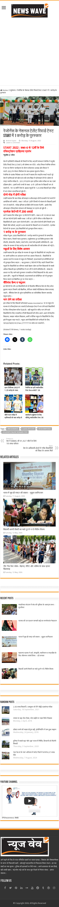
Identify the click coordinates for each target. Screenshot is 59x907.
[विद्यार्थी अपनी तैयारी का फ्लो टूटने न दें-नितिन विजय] (9, 674)
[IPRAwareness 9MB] (29, 801)
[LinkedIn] (21, 887)
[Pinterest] (15, 887)
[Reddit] (37, 887)
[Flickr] (26, 887)
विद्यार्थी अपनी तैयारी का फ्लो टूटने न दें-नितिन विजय (23, 529)
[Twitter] (10, 887)
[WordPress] (48, 887)
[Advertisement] (29, 51)
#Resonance (13, 429)
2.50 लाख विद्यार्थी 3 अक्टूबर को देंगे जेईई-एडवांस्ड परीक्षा (32, 707)
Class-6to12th (28, 429)
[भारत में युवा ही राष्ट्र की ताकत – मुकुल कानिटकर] (9, 642)
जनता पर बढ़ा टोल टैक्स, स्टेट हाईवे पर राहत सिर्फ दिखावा (32, 718)
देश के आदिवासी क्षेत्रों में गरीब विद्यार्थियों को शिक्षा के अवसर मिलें (38, 448)
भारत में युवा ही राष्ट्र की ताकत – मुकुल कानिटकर (23, 492)
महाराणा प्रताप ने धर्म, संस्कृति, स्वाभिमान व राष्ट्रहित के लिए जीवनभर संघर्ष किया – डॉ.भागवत (37, 654)
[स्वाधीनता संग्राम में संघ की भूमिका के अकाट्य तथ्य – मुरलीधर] (9, 609)
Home (5, 90)
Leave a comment (13, 143)
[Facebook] (5, 887)
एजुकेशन (12, 90)
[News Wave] (29, 10)
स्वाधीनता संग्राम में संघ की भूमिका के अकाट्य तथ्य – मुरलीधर (36, 606)
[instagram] (54, 887)
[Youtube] (32, 887)
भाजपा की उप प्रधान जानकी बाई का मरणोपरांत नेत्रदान (37, 621)
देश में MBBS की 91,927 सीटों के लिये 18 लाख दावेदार (21, 441)
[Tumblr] (43, 887)
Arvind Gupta (11, 141)
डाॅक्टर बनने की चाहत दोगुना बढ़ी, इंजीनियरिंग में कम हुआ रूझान (34, 729)
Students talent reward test (15, 432)
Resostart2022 (45, 429)
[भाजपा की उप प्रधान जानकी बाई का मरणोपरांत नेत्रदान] (9, 626)
